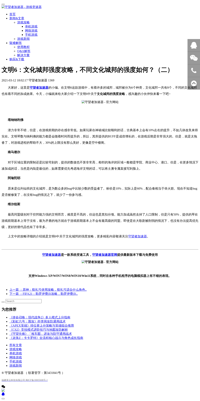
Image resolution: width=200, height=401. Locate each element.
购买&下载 (16, 59)
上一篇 (48, 289)
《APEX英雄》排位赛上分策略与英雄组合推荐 (41, 325)
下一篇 (43, 293)
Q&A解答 (23, 51)
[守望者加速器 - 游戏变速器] (100, 7)
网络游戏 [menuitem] (31, 30)
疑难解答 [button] (15, 43)
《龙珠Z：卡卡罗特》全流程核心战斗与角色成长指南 (46, 338)
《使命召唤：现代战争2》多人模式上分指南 (39, 317)
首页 (12, 14)
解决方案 (23, 55)
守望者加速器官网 (104, 254)
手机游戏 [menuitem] (31, 34)
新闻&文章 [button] (16, 18)
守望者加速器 (39, 87)
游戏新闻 (23, 38)
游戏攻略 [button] (23, 22)
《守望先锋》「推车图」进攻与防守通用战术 (40, 333)
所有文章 (15, 345)
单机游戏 (15, 353)
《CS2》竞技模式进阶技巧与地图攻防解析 (38, 329)
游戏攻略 (15, 349)
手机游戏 (15, 361)
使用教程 (23, 47)
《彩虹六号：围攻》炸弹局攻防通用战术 (37, 321)
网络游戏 (15, 357)
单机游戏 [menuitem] (31, 26)
